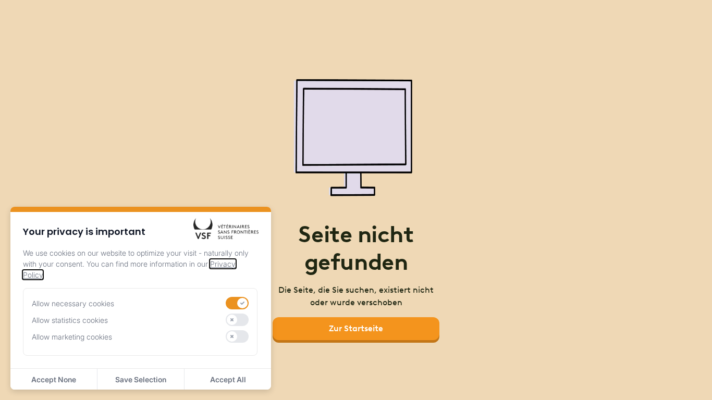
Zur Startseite (356, 328)
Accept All (228, 379)
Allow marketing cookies (72, 336)
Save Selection (140, 379)
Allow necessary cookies (73, 303)
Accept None (53, 379)
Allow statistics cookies (70, 320)
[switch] (237, 303)
